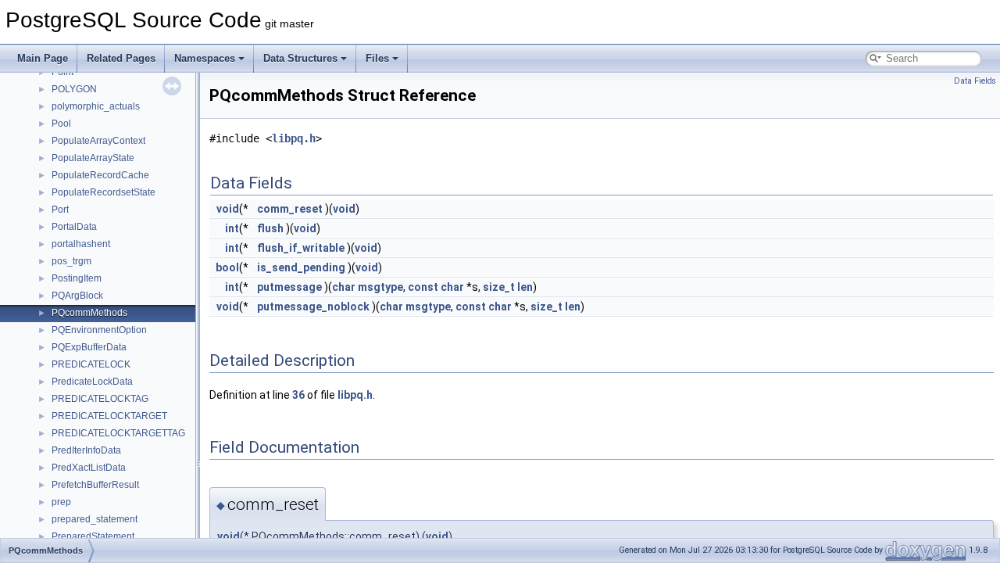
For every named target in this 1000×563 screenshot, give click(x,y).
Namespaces (204, 58)
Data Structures (300, 58)
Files (377, 58)
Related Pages (121, 58)
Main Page (42, 58)
